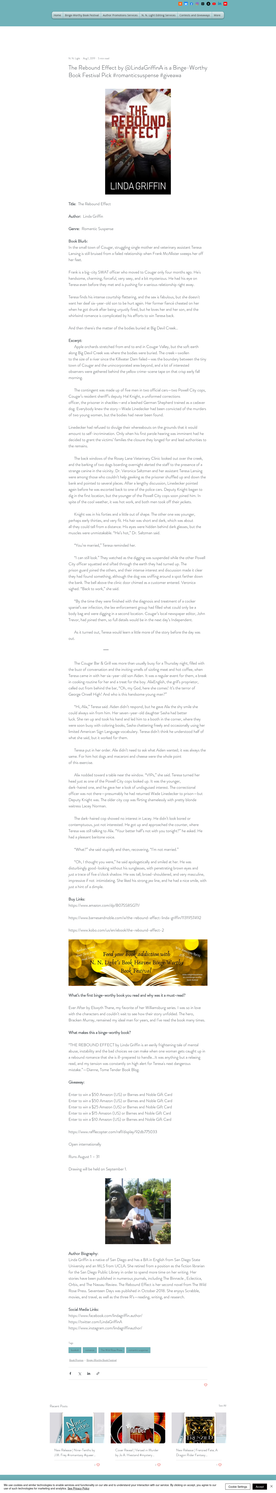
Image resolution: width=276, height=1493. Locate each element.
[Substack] (180, 4)
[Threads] (203, 4)
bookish (75, 1350)
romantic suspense (138, 1350)
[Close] (271, 1486)
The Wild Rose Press (111, 1350)
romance (89, 1350)
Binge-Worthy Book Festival (102, 1360)
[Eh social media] (225, 4)
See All (222, 1405)
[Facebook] (191, 4)
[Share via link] (98, 1373)
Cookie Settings (237, 1486)
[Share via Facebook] (70, 1373)
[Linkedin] (220, 4)
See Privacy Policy (78, 1488)
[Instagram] (197, 4)
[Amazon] (208, 4)
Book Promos (76, 1360)
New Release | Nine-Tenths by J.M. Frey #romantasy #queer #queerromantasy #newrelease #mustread (74, 1452)
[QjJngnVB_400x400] (186, 4)
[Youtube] (214, 4)
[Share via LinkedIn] (88, 1373)
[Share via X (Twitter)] (79, 1373)
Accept (260, 1486)
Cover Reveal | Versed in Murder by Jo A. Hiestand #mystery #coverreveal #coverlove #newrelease (136, 1452)
